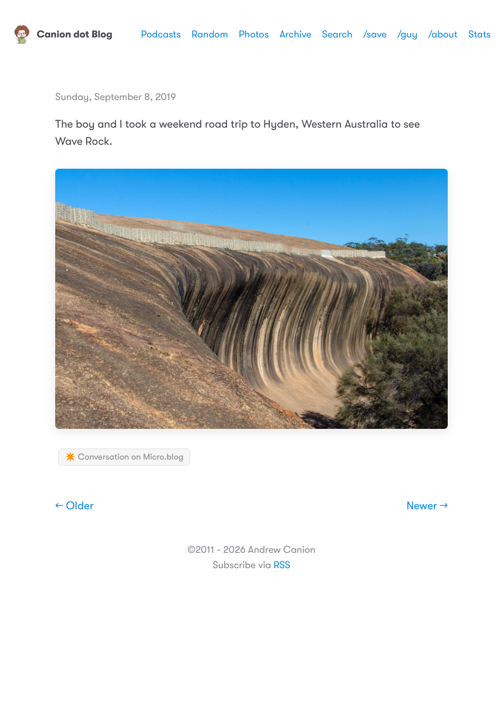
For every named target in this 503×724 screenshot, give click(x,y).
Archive (296, 34)
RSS (282, 565)
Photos (254, 34)
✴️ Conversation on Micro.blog (124, 457)
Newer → (427, 506)
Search (337, 34)
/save (374, 34)
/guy (407, 34)
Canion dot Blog (74, 34)
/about (443, 34)
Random (209, 34)
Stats (479, 34)
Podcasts (161, 34)
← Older (74, 506)
